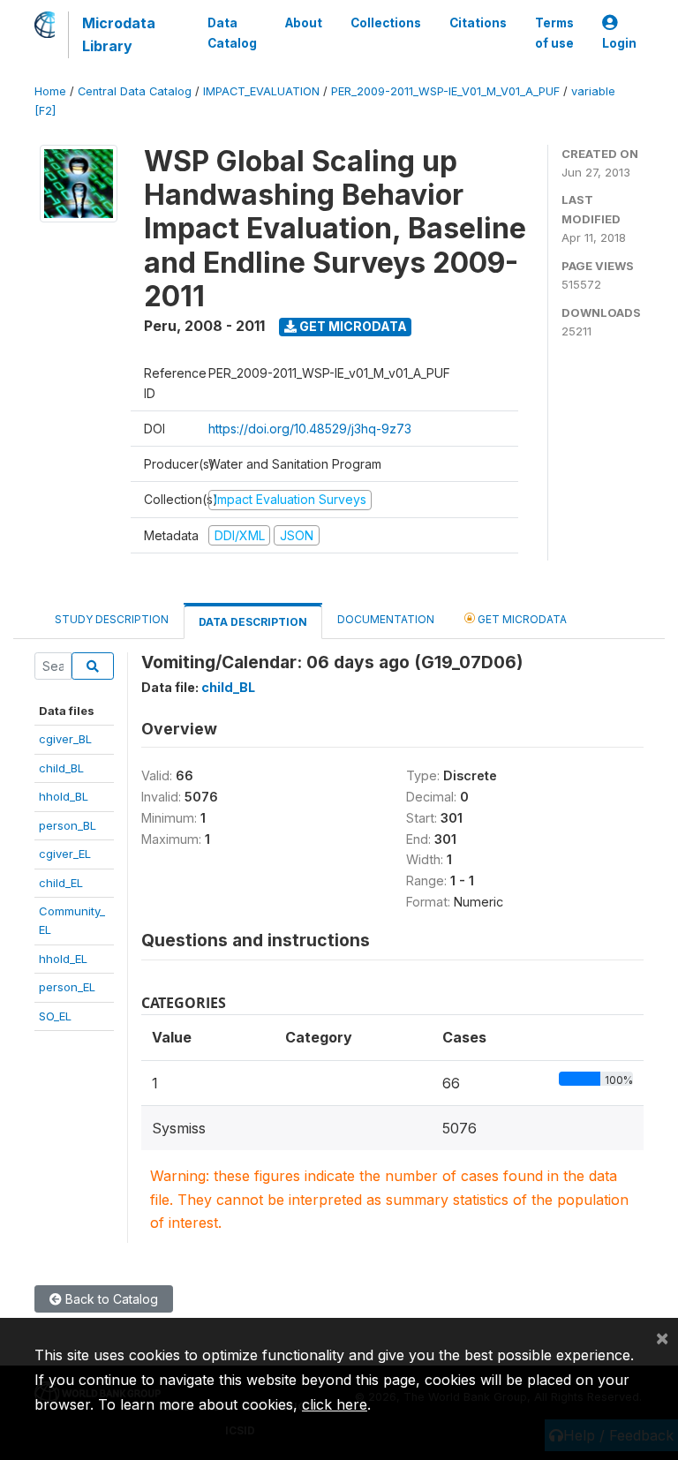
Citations (478, 23)
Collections (385, 23)
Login (619, 43)
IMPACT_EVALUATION (261, 91)
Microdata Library (118, 34)
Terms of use (554, 32)
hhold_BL (63, 796)
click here (334, 1404)
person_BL (67, 825)
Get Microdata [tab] (521, 619)
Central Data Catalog (135, 91)
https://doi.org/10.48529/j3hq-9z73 (309, 428)
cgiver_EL (65, 854)
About (303, 23)
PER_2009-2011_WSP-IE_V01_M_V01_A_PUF (445, 91)
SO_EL (55, 1016)
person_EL (67, 987)
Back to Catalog (110, 1298)
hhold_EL (63, 959)
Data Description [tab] (253, 621)
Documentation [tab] (385, 619)
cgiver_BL (65, 739)
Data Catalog (232, 32)
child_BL (61, 768)
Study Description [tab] (112, 619)
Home (50, 91)
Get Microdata (352, 326)
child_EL (61, 883)
